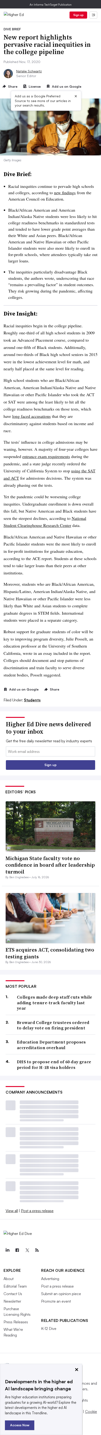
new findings (65, 192)
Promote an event (56, 1301)
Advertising (50, 1278)
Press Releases (16, 1322)
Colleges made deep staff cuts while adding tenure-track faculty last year (54, 1002)
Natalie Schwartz (29, 71)
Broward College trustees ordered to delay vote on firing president (53, 1025)
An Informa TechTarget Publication (51, 4)
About (9, 1278)
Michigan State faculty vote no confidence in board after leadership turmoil (50, 865)
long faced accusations (31, 416)
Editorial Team (15, 1286)
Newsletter (12, 1301)
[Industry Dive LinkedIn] (7, 1250)
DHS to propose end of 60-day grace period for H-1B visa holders (54, 1064)
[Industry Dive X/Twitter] (27, 1250)
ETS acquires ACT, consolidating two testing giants (49, 953)
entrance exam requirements (46, 456)
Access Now (19, 1425)
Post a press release (37, 1210)
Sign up (78, 15)
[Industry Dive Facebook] (17, 1250)
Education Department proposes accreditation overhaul (51, 1044)
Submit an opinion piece (61, 1293)
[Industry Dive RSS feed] (37, 1250)
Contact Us (13, 1293)
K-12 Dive (48, 1328)
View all (12, 1210)
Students (32, 700)
